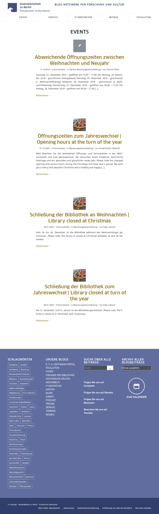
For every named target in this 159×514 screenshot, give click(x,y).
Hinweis (24, 406)
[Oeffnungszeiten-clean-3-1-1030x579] (79, 124)
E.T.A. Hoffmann (29, 393)
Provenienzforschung (17, 435)
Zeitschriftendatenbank (17, 481)
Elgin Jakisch (109, 226)
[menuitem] (88, 5)
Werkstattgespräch (16, 472)
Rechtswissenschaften (17, 449)
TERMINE (51, 410)
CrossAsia (13, 383)
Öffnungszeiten (25, 486)
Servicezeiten (14, 463)
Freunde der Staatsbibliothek (20, 402)
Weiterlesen (42, 95)
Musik (11, 425)
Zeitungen (13, 486)
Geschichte (13, 406)
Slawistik (25, 463)
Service (72, 69)
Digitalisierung (14, 393)
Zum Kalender (137, 397)
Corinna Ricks (113, 69)
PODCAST (51, 400)
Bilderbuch (13, 379)
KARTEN (50, 389)
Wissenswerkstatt (16, 477)
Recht (22, 439)
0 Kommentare (58, 69)
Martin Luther (14, 420)
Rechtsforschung (15, 444)
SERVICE (50, 407)
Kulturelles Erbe (15, 416)
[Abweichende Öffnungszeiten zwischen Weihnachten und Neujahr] (79, 46)
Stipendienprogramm (17, 467)
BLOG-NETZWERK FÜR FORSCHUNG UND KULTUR (89, 4)
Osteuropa (21, 425)
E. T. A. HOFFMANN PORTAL (60, 364)
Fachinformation (15, 397)
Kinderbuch (25, 411)
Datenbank (24, 383)
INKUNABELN (52, 382)
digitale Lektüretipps (16, 388)
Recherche (13, 439)
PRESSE (50, 403)
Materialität (26, 420)
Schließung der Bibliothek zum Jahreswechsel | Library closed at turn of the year (79, 293)
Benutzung (25, 369)
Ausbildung (13, 364)
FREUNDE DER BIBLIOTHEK (60, 375)
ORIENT (50, 396)
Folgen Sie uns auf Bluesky (98, 392)
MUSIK (49, 392)
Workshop (29, 477)
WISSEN (50, 414)
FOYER (49, 371)
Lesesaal (27, 416)
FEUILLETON (52, 367)
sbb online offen (15, 458)
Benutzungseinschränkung (89, 69)
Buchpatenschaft (26, 379)
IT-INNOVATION (53, 385)
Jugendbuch (13, 411)
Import (32, 406)
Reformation (13, 453)
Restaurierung (26, 453)
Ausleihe (23, 364)
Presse (30, 425)
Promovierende (15, 430)
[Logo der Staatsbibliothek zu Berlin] (30, 8)
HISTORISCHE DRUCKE (58, 378)
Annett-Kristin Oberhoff (109, 148)
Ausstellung (13, 369)
